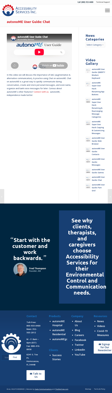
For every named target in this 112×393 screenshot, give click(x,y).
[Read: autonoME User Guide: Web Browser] (88, 139)
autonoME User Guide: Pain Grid (98, 187)
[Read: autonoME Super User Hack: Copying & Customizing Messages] (88, 122)
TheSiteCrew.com (61, 389)
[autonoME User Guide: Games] (110, 196)
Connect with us (41, 91)
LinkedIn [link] (80, 349)
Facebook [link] (80, 340)
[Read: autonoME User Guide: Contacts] (88, 149)
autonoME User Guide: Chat (28, 22)
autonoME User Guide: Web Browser (98, 141)
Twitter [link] (79, 344)
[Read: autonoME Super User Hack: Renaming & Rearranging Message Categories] (88, 100)
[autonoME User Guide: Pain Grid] (2, 196)
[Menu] (106, 10)
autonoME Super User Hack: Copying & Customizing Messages (98, 127)
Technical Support (103, 2)
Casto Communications (43, 389)
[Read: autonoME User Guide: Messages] (88, 160)
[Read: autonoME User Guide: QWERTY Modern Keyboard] (88, 70)
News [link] (100, 321)
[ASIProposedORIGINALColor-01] (19, 10)
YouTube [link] (80, 354)
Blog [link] (77, 330)
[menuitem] (102, 2)
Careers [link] (79, 335)
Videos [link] (101, 326)
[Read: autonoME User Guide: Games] (88, 170)
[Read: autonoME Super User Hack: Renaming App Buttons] (88, 84)
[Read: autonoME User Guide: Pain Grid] (88, 186)
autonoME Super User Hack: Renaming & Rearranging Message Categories (97, 108)
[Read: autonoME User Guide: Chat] (88, 178)
